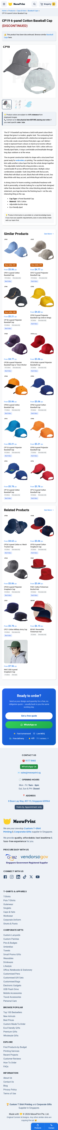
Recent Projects (10, 1055)
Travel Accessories (12, 997)
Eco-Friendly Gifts (11, 1028)
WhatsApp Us (29, 724)
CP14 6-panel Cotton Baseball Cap (12, 491)
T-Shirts (7, 896)
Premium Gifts (10, 1031)
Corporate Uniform (12, 920)
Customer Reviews (12, 1058)
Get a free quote (29, 716)
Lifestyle (7, 966)
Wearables (8, 958)
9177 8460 (30, 760)
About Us (7, 1078)
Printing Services (11, 1051)
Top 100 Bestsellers (12, 1012)
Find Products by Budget (15, 1047)
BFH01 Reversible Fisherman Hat (37, 630)
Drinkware (8, 962)
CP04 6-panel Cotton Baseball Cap (12, 406)
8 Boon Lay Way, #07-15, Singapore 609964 (29, 801)
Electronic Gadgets (12, 985)
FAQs (5, 1066)
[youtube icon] (38, 877)
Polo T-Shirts (9, 900)
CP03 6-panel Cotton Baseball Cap (38, 406)
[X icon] (31, 877)
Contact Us (8, 1082)
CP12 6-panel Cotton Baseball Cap (38, 491)
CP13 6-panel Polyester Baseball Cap (13, 448)
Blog (5, 1085)
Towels (6, 950)
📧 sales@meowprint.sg (29, 772)
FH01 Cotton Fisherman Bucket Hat (39, 588)
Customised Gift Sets (13, 977)
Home (4, 11)
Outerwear (8, 904)
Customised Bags (11, 981)
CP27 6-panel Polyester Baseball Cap (39, 274)
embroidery (20, 160)
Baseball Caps (33, 11)
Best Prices (8, 1020)
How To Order (9, 1062)
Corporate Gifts (22, 831)
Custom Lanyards (11, 935)
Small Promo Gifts (12, 954)
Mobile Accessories (12, 993)
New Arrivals (9, 1016)
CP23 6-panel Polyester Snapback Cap (13, 588)
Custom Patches (11, 939)
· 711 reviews (40, 738)
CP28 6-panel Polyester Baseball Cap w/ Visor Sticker (15, 363)
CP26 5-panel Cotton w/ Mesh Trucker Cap (15, 545)
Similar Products (16, 234)
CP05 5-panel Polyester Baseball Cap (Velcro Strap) (40, 316)
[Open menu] (4, 4)
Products (11, 11)
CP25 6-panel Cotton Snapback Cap (38, 545)
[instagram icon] (12, 877)
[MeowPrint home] (16, 4)
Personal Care (10, 1001)
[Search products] (34, 4)
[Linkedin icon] (18, 877)
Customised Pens (11, 974)
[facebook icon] (5, 877)
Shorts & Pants (10, 923)
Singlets (7, 908)
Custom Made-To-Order (14, 1024)
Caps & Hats (21, 11)
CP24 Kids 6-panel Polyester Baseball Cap (41, 363)
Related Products (16, 510)
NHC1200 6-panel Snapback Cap (10, 671)
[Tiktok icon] (25, 877)
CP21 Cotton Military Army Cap (15, 629)
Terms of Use (9, 1093)
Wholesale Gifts (10, 1035)
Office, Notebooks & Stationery (17, 970)
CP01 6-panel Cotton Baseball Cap (12, 274)
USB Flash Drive (11, 989)
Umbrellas (8, 947)
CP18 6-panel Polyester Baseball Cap (13, 321)
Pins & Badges (10, 943)
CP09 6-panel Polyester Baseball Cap (39, 448)
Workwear (8, 916)
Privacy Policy (10, 1089)
